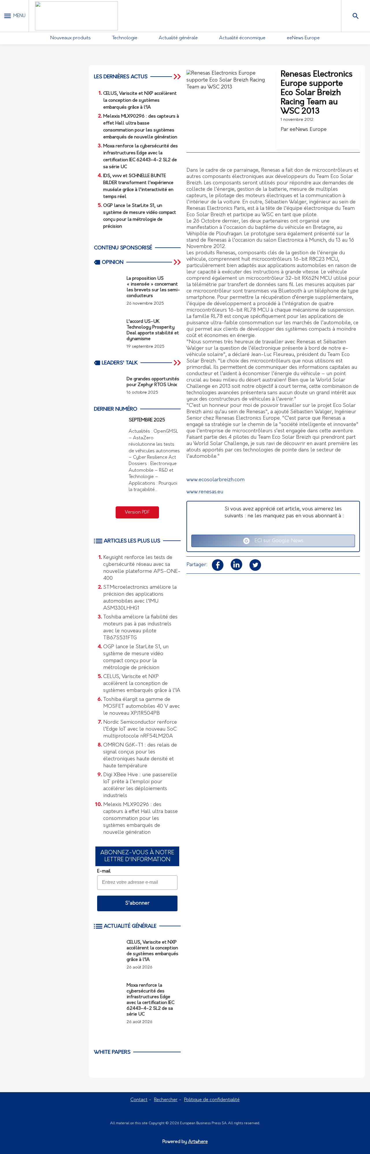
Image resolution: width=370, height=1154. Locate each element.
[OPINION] (178, 262)
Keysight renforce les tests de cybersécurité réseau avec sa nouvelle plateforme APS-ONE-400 (142, 568)
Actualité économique (242, 38)
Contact (138, 1100)
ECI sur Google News (277, 541)
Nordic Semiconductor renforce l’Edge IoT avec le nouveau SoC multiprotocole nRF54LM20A (140, 729)
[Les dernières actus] (178, 76)
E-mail (103, 871)
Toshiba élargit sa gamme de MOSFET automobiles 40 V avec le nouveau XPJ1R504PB (141, 706)
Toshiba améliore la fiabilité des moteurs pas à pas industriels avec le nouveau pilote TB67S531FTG (140, 628)
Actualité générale (178, 38)
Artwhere (198, 1142)
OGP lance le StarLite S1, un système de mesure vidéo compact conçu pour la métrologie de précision (136, 657)
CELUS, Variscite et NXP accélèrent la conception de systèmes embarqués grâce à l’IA (141, 683)
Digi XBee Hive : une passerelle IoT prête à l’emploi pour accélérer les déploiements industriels (140, 786)
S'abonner (137, 903)
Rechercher (165, 1100)
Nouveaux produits (70, 38)
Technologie (124, 38)
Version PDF (137, 512)
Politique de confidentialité (212, 1100)
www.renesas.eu (204, 492)
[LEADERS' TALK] (178, 363)
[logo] (76, 15)
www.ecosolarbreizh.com (215, 480)
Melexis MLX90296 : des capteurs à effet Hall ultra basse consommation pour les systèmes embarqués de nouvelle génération (140, 818)
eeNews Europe (303, 38)
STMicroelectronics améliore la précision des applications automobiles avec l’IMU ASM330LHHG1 (140, 598)
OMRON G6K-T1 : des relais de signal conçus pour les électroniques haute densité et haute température (140, 756)
